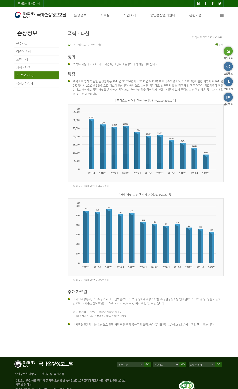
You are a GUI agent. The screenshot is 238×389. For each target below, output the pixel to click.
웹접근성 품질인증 (52, 374)
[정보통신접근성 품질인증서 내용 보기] (187, 383)
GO (147, 364)
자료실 (105, 15)
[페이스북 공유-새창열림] (212, 3)
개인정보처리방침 (25, 374)
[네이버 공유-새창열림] (198, 3)
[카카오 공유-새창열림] (205, 3)
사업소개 (130, 15)
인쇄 (221, 44)
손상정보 (80, 15)
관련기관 (195, 15)
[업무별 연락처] (23, 384)
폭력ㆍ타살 (96, 44)
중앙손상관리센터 (162, 15)
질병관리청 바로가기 (29, 3)
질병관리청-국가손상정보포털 (40, 15)
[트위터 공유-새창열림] (220, 3)
